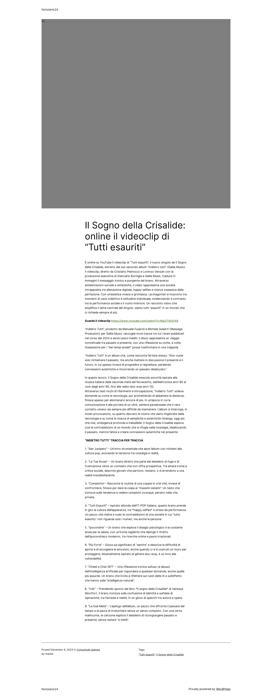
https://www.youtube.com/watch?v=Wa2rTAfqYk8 (144, 320)
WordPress (223, 689)
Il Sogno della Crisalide (170, 654)
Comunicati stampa (88, 649)
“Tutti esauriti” (147, 654)
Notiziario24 (50, 9)
